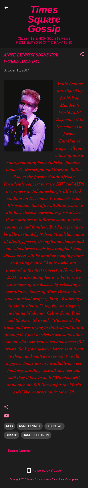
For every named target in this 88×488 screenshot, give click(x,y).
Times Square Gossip (44, 19)
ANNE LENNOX (30, 426)
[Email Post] (6, 417)
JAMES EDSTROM (36, 435)
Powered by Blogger (47, 471)
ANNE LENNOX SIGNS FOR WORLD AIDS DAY (31, 58)
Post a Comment (21, 451)
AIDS (9, 426)
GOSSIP (11, 435)
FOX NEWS (54, 426)
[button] (81, 55)
